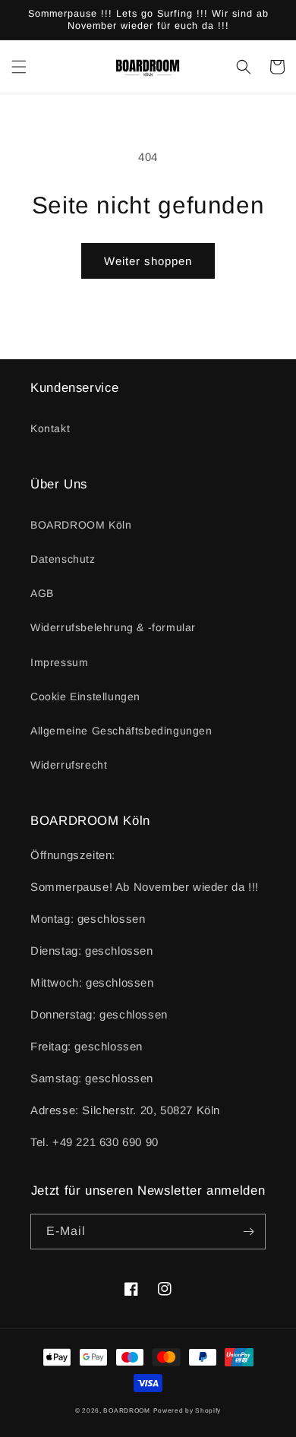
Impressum (59, 662)
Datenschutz (63, 559)
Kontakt (50, 428)
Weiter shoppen (148, 260)
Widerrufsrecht (68, 765)
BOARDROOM (126, 1410)
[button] (19, 67)
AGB (42, 593)
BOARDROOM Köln (80, 525)
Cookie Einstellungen (85, 696)
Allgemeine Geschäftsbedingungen (121, 731)
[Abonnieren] (248, 1231)
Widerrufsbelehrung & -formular (113, 627)
